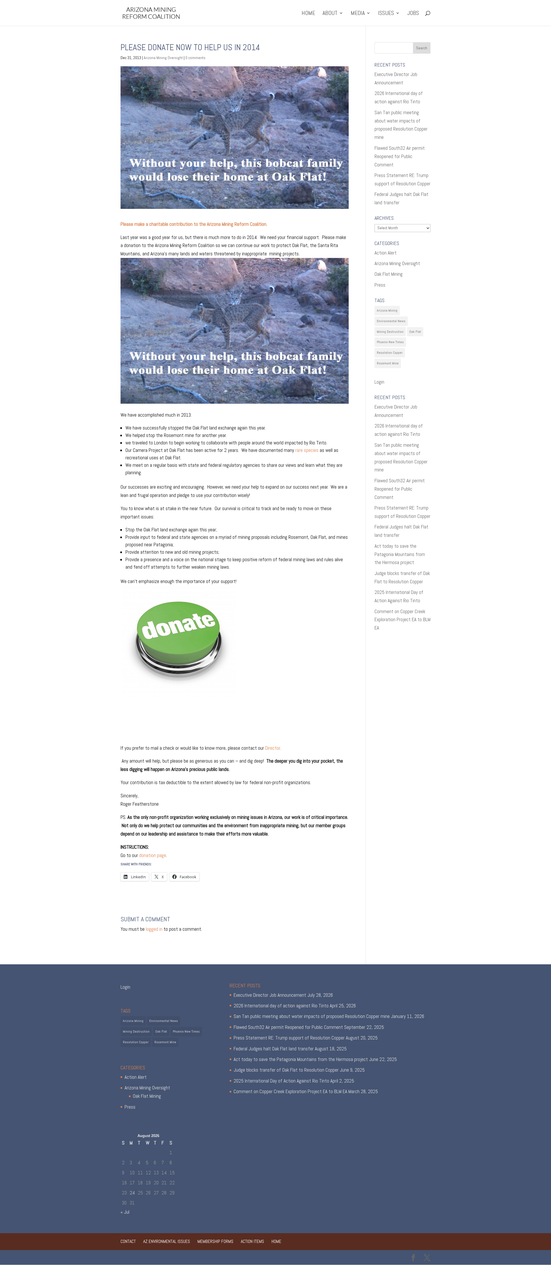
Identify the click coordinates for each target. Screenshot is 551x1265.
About (330, 14)
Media (358, 14)
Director (272, 748)
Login (379, 382)
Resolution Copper (390, 352)
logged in (154, 929)
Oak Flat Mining (389, 274)
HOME (308, 14)
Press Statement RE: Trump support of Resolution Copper (289, 1038)
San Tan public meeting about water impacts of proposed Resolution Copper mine (312, 1016)
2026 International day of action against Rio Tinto (281, 1005)
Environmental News (391, 321)
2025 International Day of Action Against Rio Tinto (281, 1081)
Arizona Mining (387, 310)
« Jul (125, 1212)
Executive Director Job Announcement (270, 995)
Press (380, 285)
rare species (307, 450)
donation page (152, 855)
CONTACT (128, 1241)
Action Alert (386, 253)
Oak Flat (415, 331)
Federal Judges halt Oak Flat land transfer (274, 1049)
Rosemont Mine (388, 363)
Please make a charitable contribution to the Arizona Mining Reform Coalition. (194, 224)
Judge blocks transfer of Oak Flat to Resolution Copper (286, 1070)
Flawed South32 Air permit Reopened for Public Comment (400, 156)
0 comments (195, 57)
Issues (386, 14)
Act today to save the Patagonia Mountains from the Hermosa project (400, 554)
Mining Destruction (390, 331)
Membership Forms (215, 1241)
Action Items (252, 1241)
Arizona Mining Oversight (163, 57)
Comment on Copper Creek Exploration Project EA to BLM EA (402, 619)
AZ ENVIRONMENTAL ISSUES (166, 1241)
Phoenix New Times (390, 342)
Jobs (413, 14)
